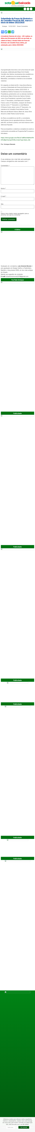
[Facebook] (25, 9)
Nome (3, 188)
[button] (10, 8)
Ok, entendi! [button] (24, 1127)
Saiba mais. (10, 1127)
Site (2, 204)
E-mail (3, 196)
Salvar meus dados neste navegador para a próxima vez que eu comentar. (15, 214)
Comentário (5, 165)
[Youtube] (31, 9)
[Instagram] (28, 9)
